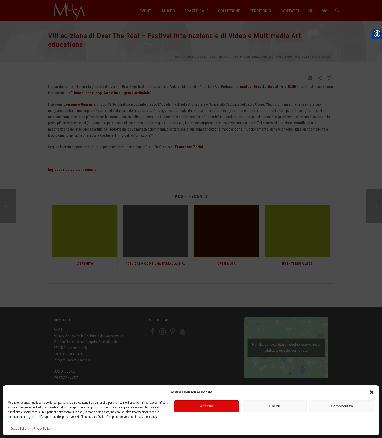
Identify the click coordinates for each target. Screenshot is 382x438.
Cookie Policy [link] (19, 428)
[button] (371, 392)
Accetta (206, 406)
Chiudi (274, 406)
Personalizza (342, 406)
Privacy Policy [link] (42, 428)
